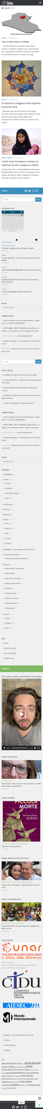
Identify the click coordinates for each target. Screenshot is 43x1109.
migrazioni (11, 1082)
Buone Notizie (9, 573)
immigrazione (17, 1076)
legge (28, 1079)
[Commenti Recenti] (26, 240)
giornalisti (27, 1073)
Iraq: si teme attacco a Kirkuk (15, 41)
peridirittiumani (7, 1085)
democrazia (22, 1067)
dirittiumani (7, 1069)
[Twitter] (29, 190)
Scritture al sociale (8, 245)
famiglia (4, 1073)
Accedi (6, 643)
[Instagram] (33, 190)
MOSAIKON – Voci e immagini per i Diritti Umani (19, 550)
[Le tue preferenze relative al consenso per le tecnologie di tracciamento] (39, 1105)
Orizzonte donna (10, 593)
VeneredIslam (9, 608)
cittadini (11, 1067)
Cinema (7, 483)
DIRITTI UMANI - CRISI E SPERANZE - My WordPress (20, 328)
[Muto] (35, 748)
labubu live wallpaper (10, 341)
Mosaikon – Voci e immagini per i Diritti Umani (18, 1035)
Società (4, 267)
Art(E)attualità (8, 474)
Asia (6, 533)
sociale (25, 1085)
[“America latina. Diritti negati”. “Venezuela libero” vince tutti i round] (21, 870)
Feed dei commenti (10, 653)
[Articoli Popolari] (17, 240)
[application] (21, 714)
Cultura (6, 480)
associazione (32, 1063)
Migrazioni (7, 515)
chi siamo (7, 1040)
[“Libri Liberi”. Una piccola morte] (21, 821)
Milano (16, 1082)
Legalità (7, 623)
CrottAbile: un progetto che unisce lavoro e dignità (18, 248)
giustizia (34, 1073)
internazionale (7, 1079)
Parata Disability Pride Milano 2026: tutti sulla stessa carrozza (21, 270)
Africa (7, 524)
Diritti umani (16, 1070)
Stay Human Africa (11, 603)
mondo (22, 1081)
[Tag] (36, 240)
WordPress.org (9, 658)
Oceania (8, 543)
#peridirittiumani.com (11, 1063)
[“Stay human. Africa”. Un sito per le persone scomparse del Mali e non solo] (21, 911)
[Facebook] (26, 190)
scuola (22, 1085)
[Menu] (40, 3)
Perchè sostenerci (10, 1045)
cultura (16, 1067)
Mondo (4, 38)
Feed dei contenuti (10, 648)
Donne (7, 618)
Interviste (7, 509)
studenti (4, 1088)
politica (15, 1084)
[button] (21, 714)
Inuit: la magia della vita (25, 336)
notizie (28, 1081)
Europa (7, 538)
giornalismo (18, 1072)
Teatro (7, 498)
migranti (4, 1082)
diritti (30, 1066)
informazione (27, 1075)
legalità (24, 1079)
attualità (4, 1067)
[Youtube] (36, 190)
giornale (9, 1073)
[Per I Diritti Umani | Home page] (9, 3)
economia (32, 1070)
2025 (20, 231)
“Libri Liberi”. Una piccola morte (11, 846)
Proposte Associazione (11, 555)
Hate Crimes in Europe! (12, 578)
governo (4, 1076)
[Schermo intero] (38, 748)
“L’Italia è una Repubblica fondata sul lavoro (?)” (17, 292)
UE (7, 1088)
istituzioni (15, 1079)
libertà (33, 1079)
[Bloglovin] (40, 190)
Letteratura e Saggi (11, 493)
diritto (22, 1070)
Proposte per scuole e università (16, 558)
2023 (5, 231)
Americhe (8, 528)
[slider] (20, 747)
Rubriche (7, 565)
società (31, 1085)
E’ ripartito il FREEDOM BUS (16, 323)
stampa (37, 1085)
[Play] (4, 748)
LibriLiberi (8, 588)
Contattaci (7, 1050)
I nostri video (8, 504)
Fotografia (8, 488)
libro (36, 1079)
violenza (11, 1088)
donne (27, 1070)
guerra (10, 1076)
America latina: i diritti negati (14, 568)
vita (15, 1088)
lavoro (20, 1079)
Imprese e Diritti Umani (12, 583)
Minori (4, 158)
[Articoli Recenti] (7, 240)
